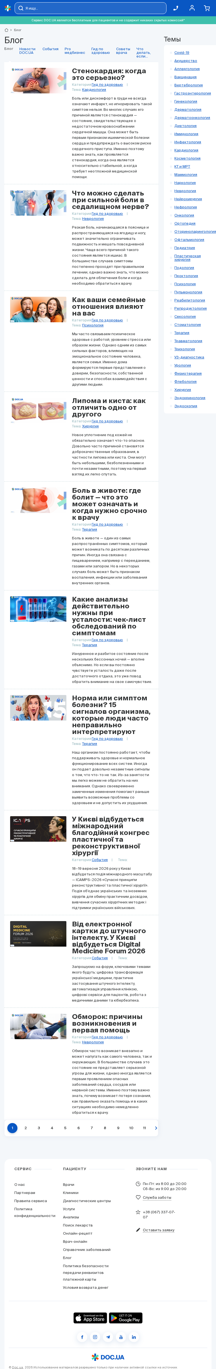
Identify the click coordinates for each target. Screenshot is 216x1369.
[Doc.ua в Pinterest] (134, 1337)
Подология (184, 268)
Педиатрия (184, 248)
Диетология (185, 126)
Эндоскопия (185, 406)
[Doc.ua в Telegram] (108, 1337)
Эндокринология (189, 398)
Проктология (186, 276)
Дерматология (187, 109)
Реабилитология (189, 300)
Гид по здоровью (107, 84)
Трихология (184, 349)
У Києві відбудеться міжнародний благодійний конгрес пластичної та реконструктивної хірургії (111, 836)
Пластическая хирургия (187, 258)
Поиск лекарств (78, 1225)
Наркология (185, 183)
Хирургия (90, 426)
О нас (19, 1184)
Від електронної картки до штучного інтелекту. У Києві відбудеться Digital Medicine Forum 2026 (109, 938)
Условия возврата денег (85, 1287)
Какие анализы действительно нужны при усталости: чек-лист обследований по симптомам (109, 616)
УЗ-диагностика (189, 357)
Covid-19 (181, 52)
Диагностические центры (87, 1201)
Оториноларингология (195, 231)
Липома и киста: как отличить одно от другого (109, 408)
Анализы (71, 1217)
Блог (67, 1258)
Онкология (184, 215)
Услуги (69, 1209)
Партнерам (24, 1193)
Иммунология (186, 134)
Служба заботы (157, 1197)
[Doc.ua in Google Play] (126, 1318)
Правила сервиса (30, 1201)
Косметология (187, 158)
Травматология (188, 341)
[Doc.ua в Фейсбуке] (82, 1337)
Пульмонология (188, 292)
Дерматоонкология (192, 118)
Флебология (185, 381)
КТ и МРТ (182, 166)
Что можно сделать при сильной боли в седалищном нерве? (110, 200)
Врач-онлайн (75, 1241)
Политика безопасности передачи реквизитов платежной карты (86, 1272)
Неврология (93, 218)
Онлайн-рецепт (78, 1233)
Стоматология (187, 325)
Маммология (185, 174)
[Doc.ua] (7, 8)
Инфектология (187, 142)
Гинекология (185, 101)
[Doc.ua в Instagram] (95, 1337)
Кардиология (94, 89)
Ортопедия (184, 223)
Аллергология (187, 69)
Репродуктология (190, 308)
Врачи (68, 1184)
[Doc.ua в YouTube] (121, 1337)
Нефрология (185, 207)
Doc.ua (17, 1367)
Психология (93, 325)
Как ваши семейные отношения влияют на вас (109, 307)
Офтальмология (189, 240)
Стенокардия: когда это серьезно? (109, 74)
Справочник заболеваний (87, 1250)
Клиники (70, 1193)
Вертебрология (188, 85)
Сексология (185, 316)
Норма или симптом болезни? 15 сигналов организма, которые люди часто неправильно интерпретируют (111, 715)
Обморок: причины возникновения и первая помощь (107, 1024)
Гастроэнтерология (192, 93)
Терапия (89, 529)
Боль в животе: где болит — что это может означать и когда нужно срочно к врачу (109, 504)
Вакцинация (185, 77)
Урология (182, 365)
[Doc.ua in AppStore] (90, 1318)
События (100, 860)
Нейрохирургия (188, 199)
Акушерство (185, 61)
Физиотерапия (188, 373)
